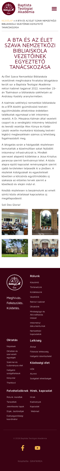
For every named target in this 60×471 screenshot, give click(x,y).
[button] (54, 8)
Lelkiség (35, 340)
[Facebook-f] (23, 448)
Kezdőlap (7, 20)
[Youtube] (37, 448)
